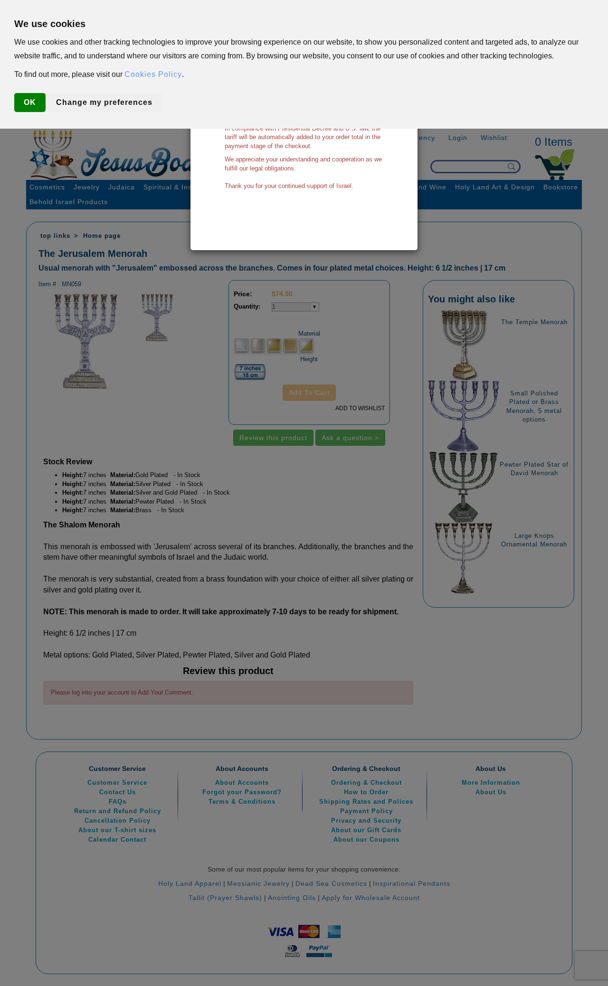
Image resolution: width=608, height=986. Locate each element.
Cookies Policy (153, 74)
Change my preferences (104, 102)
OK (30, 102)
